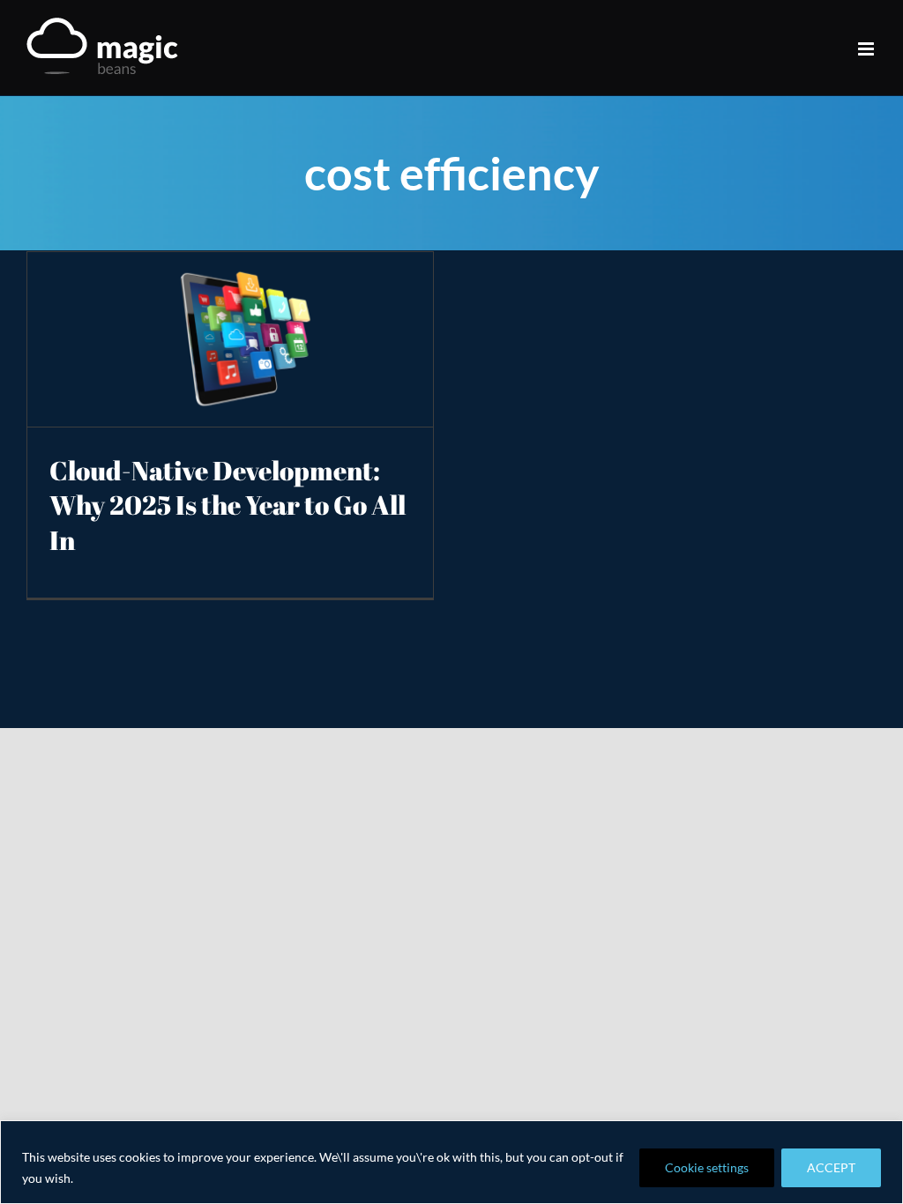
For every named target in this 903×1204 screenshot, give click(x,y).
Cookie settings (707, 1167)
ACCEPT (831, 1167)
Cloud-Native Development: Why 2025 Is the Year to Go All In (227, 505)
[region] (451, 1162)
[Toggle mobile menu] (867, 49)
